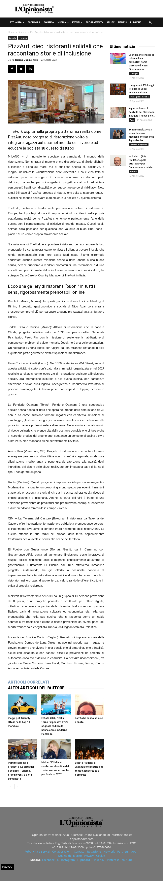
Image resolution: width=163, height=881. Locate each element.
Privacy (89, 856)
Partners (123, 851)
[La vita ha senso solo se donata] (89, 704)
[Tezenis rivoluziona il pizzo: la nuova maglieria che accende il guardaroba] (118, 133)
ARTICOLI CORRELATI (28, 682)
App (134, 851)
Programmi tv (94, 22)
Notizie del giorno (70, 856)
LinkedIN (98, 860)
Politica (49, 22)
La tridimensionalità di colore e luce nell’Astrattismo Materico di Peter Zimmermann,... (141, 62)
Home (11, 32)
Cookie (100, 856)
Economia (34, 22)
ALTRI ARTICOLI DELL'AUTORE (36, 688)
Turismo (23, 37)
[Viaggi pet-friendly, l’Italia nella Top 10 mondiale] (22, 704)
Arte (132, 120)
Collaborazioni (61, 851)
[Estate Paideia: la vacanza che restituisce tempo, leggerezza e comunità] (89, 749)
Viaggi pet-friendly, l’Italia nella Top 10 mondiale (19, 722)
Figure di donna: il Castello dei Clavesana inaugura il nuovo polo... (142, 112)
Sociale (22, 32)
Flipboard (83, 860)
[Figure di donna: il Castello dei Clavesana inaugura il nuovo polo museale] (118, 112)
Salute (110, 22)
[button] (150, 22)
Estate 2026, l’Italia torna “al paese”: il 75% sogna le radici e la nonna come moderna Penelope (54, 726)
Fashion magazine (138, 144)
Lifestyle (134, 73)
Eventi (76, 22)
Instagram (68, 860)
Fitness (122, 22)
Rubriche (135, 22)
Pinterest (113, 860)
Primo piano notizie (139, 96)
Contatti (79, 851)
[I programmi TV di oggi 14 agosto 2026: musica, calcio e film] (118, 89)
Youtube (127, 860)
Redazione (94, 851)
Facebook (48, 860)
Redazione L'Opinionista (25, 59)
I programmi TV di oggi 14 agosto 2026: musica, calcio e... (141, 89)
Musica (61, 22)
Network (109, 851)
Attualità (16, 22)
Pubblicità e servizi (37, 851)
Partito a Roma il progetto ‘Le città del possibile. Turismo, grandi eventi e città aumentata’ (21, 770)
